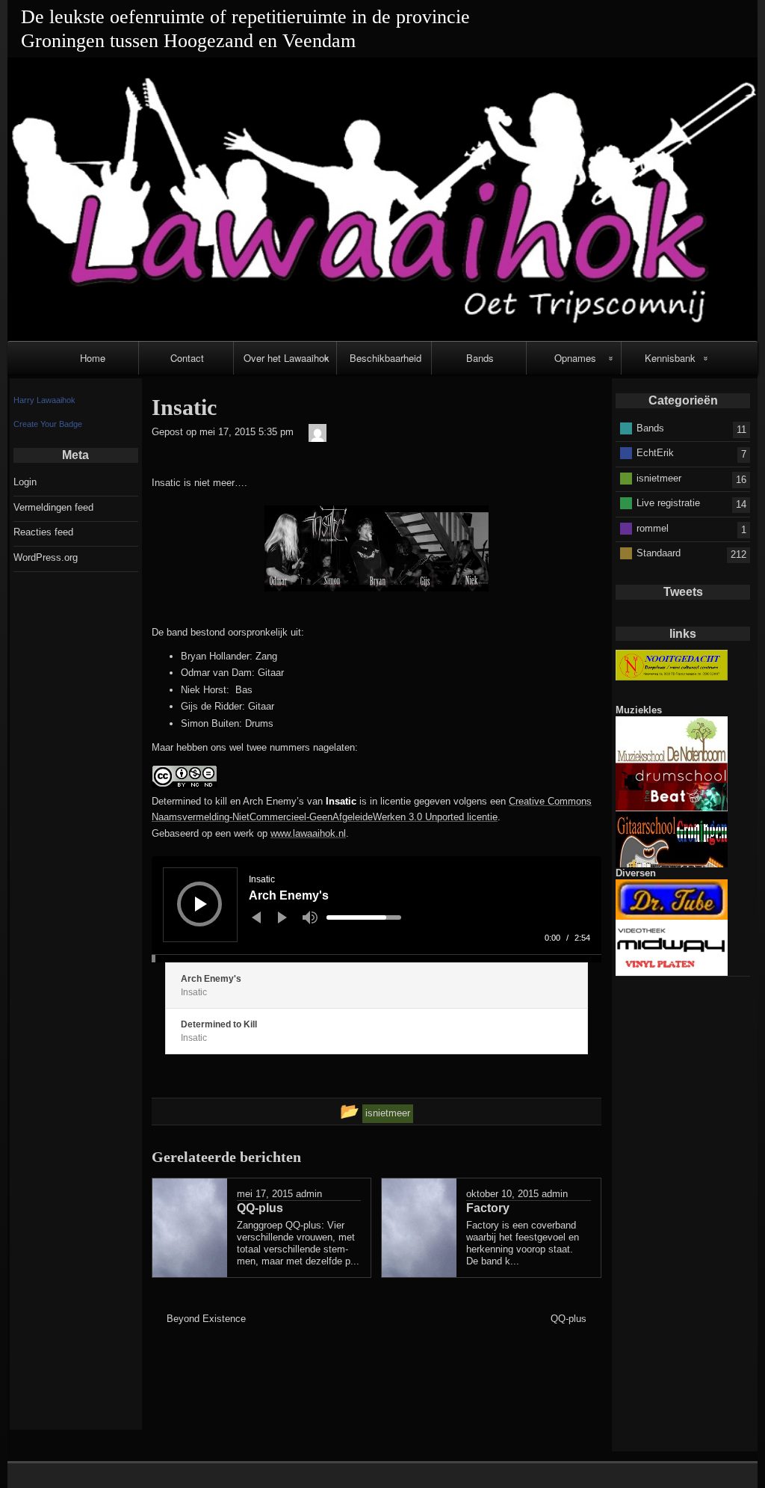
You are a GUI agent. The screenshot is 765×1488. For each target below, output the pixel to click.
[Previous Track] (256, 917)
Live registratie (668, 502)
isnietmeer (659, 477)
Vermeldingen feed (53, 507)
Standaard (659, 553)
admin (309, 1193)
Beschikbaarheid (385, 358)
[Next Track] (282, 917)
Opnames (575, 358)
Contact (187, 358)
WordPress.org (45, 557)
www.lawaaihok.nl (308, 833)
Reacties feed (43, 532)
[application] (376, 909)
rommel (653, 527)
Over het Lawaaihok (286, 358)
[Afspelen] (201, 904)
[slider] (363, 917)
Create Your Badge (47, 423)
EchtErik (655, 452)
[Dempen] (310, 917)
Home (92, 358)
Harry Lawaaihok (44, 400)
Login (25, 482)
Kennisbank (670, 358)
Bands (480, 358)
